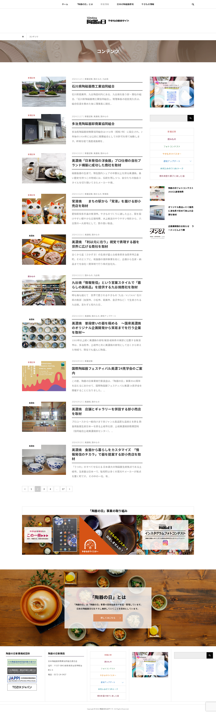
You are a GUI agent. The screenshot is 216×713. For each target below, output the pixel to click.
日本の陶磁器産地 (125, 4)
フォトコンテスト (172, 146)
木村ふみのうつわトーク (172, 168)
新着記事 (172, 131)
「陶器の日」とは (84, 4)
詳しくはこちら (108, 618)
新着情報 (105, 4)
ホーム (65, 4)
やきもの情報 (148, 4)
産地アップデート (172, 161)
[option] (50, 535)
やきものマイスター (172, 154)
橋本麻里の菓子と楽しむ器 (172, 176)
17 (63, 489)
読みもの (172, 139)
